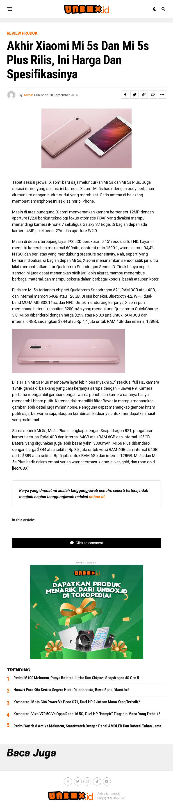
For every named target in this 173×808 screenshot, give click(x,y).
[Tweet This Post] (134, 95)
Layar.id (115, 793)
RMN (122, 798)
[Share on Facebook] (125, 95)
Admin (28, 95)
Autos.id (102, 793)
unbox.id (97, 496)
